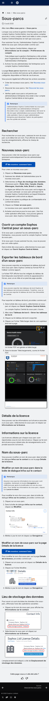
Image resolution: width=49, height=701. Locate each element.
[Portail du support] (7, 698)
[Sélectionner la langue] (17, 2)
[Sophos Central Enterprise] (3, 13)
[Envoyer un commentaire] (15, 698)
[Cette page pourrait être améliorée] (27, 678)
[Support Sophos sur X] (3, 698)
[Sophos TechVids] (11, 698)
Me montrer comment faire (19, 164)
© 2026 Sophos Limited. (9, 693)
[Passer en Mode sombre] (12, 2)
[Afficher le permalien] (46, 18)
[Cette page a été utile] (22, 678)
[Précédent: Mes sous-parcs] (3, 687)
